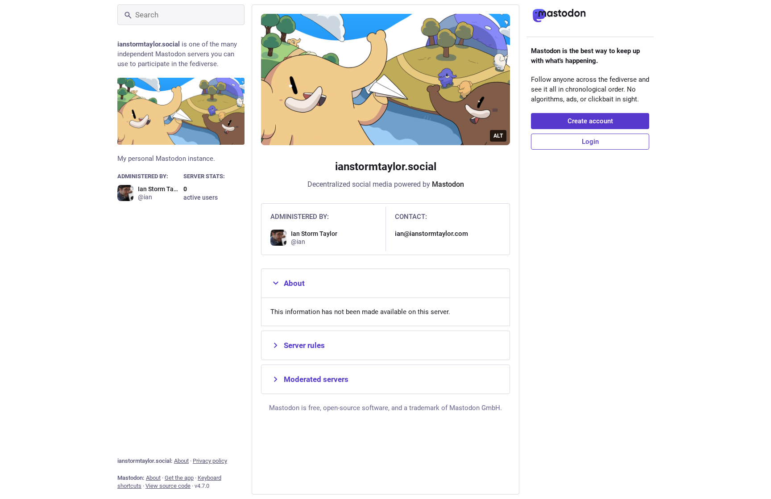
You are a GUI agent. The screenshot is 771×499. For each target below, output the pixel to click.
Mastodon (448, 184)
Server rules (304, 345)
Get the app (179, 477)
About (181, 460)
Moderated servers (316, 379)
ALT (498, 136)
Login (590, 142)
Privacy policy (210, 460)
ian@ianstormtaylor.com (431, 234)
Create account (590, 121)
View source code (168, 485)
